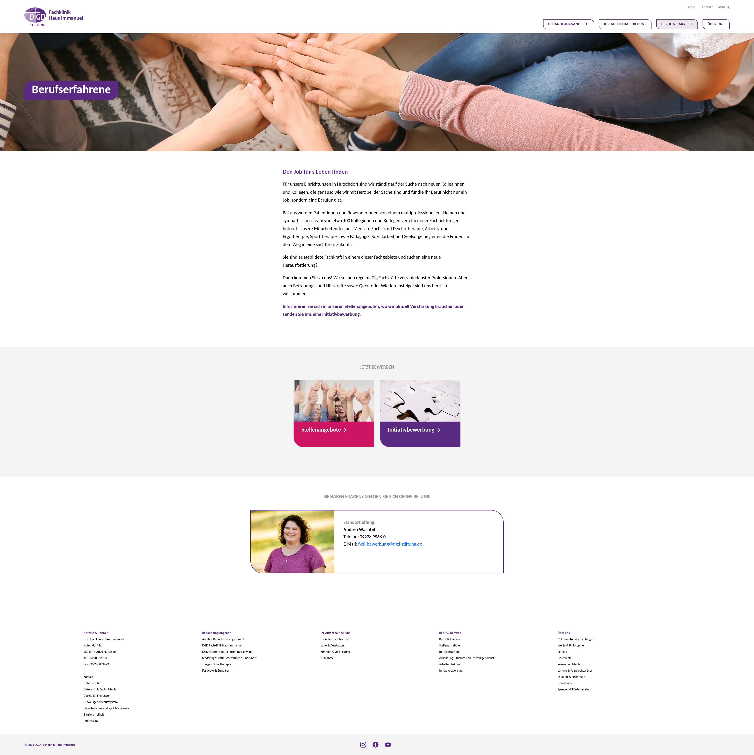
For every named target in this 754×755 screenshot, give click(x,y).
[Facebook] (375, 744)
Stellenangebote (321, 430)
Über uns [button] (716, 24)
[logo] (54, 16)
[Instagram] (363, 744)
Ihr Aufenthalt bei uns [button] (625, 24)
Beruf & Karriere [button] (677, 24)
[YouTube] (388, 744)
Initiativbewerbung (412, 430)
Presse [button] (690, 7)
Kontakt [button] (707, 7)
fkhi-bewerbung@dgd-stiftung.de (390, 544)
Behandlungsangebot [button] (568, 24)
